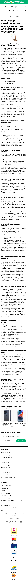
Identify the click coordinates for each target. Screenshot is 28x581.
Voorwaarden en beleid (14, 518)
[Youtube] (13, 522)
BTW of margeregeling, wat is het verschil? (12, 500)
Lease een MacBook (6, 475)
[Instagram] (10, 522)
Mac (2, 10)
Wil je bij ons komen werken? (8, 508)
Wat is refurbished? (6, 485)
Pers (2, 510)
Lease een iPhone (5, 472)
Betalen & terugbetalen (7, 498)
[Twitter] (18, 522)
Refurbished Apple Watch (7, 465)
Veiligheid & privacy (6, 505)
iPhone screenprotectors (9, 81)
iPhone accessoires (8, 83)
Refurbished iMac (5, 460)
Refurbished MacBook (6, 457)
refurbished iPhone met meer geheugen (11, 398)
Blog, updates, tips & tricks (8, 477)
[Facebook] (7, 522)
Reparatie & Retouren (6, 495)
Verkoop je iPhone (5, 470)
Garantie (3, 490)
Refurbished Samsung (6, 467)
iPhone (6, 10)
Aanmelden (21, 440)
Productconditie (5, 488)
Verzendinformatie (5, 493)
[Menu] (2, 6)
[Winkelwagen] (26, 6)
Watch (14, 10)
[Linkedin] (21, 522)
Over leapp (20, 10)
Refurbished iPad (5, 462)
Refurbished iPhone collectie (10, 80)
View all (25, 408)
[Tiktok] (15, 522)
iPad (10, 10)
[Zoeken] (5, 6)
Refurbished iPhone (6, 455)
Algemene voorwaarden (7, 503)
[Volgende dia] (25, 418)
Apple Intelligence (5, 452)
